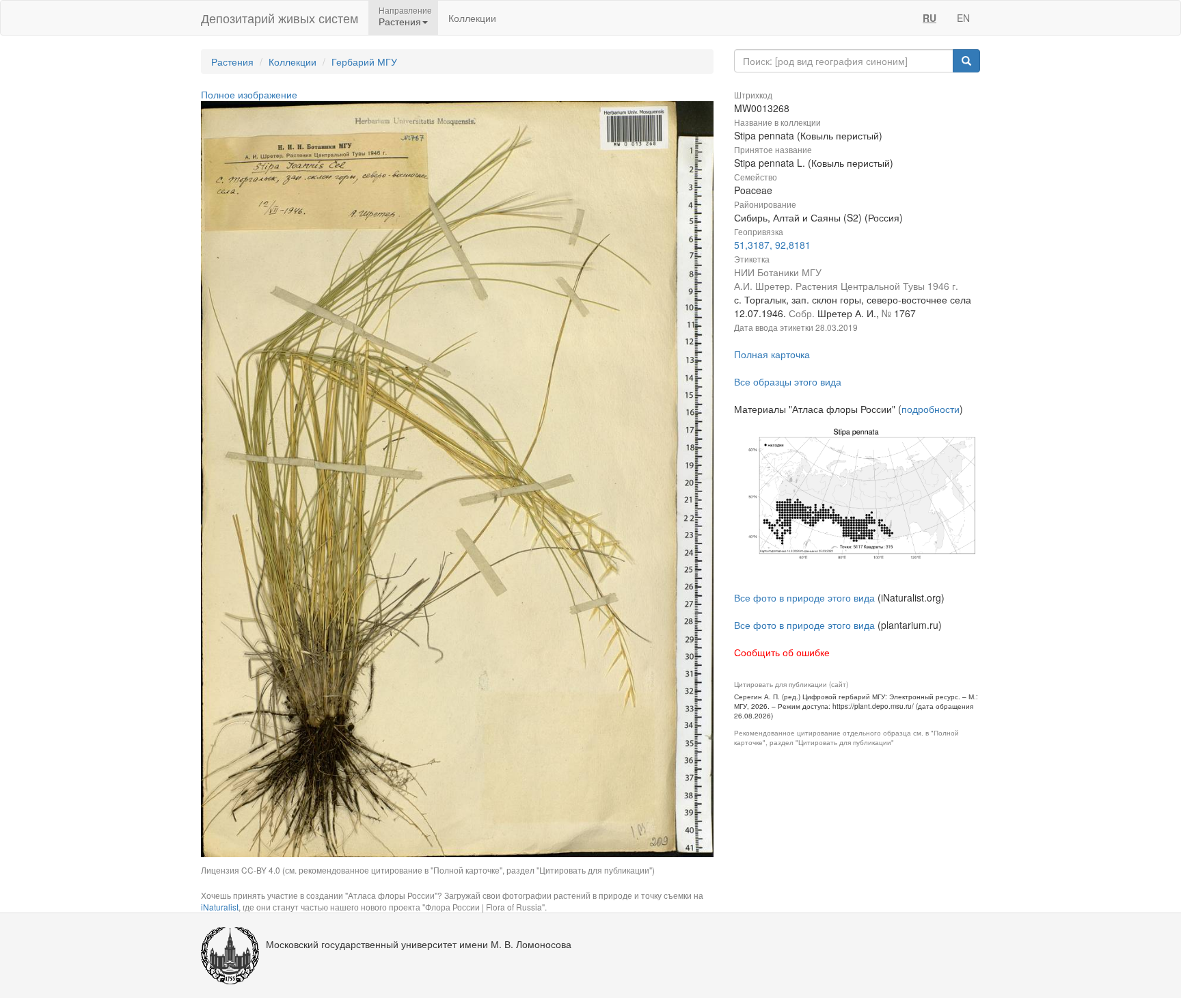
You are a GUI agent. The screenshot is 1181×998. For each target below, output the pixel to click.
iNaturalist (220, 907)
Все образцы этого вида (787, 381)
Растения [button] (400, 21)
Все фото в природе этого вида (804, 597)
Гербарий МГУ (364, 61)
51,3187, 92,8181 (772, 245)
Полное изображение (249, 94)
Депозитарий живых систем (279, 18)
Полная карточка (772, 354)
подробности (930, 409)
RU (929, 18)
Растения (232, 61)
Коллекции (472, 18)
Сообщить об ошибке (782, 652)
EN (963, 18)
